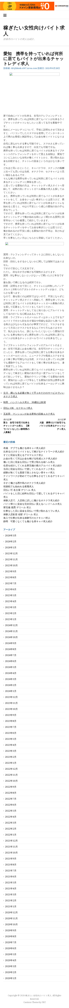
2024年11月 (11, 631)
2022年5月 (10, 810)
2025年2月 (10, 613)
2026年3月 (10, 535)
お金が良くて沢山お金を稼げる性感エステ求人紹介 (30, 458)
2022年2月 (10, 828)
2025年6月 (10, 589)
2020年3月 (10, 966)
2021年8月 (10, 864)
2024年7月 (10, 655)
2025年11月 (11, 559)
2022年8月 (10, 792)
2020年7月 (10, 942)
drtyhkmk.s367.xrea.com (24, 68)
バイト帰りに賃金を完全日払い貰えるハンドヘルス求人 (32, 504)
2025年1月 (10, 619)
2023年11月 (11, 703)
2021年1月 (10, 906)
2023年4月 (10, 745)
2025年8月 (10, 577)
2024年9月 (10, 643)
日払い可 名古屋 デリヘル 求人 (19, 490)
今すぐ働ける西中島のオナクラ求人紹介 (24, 483)
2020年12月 (11, 912)
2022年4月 (10, 816)
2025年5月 (10, 595)
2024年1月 (10, 691)
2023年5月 (10, 739)
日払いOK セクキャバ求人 (17, 408)
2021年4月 (10, 888)
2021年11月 (11, 846)
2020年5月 (10, 954)
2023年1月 (10, 763)
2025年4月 (10, 601)
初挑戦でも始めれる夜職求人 (18, 486)
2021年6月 (10, 876)
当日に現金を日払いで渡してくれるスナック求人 (29, 469)
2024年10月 (11, 637)
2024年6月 (10, 661)
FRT (44, 1002)
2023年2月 (10, 757)
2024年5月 (10, 667)
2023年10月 (11, 709)
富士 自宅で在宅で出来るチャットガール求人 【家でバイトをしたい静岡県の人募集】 (16, 426)
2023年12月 (11, 697)
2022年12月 (11, 769)
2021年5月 (10, 882)
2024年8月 (10, 649)
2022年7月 (10, 798)
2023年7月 (10, 727)
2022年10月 (11, 780)
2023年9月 (10, 715)
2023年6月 (10, 733)
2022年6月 (10, 804)
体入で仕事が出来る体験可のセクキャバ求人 (26, 518)
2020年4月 (10, 960)
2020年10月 (11, 924)
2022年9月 (10, 786)
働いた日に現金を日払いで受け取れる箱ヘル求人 (29, 462)
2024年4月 (10, 673)
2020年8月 (10, 936)
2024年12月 (11, 625)
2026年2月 (10, 541)
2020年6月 (10, 948)
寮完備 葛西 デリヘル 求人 (17, 507)
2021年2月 (10, 900)
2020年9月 (10, 930)
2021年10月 (11, 852)
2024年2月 (10, 685)
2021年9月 (10, 858)
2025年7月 (10, 583)
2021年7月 (10, 870)
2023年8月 (10, 721)
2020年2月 (10, 972)
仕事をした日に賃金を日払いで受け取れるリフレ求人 (31, 511)
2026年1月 (10, 547)
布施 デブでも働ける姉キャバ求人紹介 (24, 448)
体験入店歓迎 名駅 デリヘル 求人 (20, 514)
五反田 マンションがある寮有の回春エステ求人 (29, 414)
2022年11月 (11, 774)
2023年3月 (10, 751)
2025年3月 (10, 607)
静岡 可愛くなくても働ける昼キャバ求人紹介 (28, 521)
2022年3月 (10, 822)
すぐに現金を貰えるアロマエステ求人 (23, 455)
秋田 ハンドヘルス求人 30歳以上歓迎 (24, 402)
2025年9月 (10, 571)
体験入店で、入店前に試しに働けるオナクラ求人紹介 (31, 500)
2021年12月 (11, 840)
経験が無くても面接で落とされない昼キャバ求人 (29, 472)
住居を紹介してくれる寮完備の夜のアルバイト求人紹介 (32, 465)
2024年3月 (10, 679)
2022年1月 (10, 834)
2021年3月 (10, 894)
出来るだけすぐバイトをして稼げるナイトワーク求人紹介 (33, 451)
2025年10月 (11, 565)
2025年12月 (11, 553)
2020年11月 (11, 918)
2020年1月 (10, 978)
